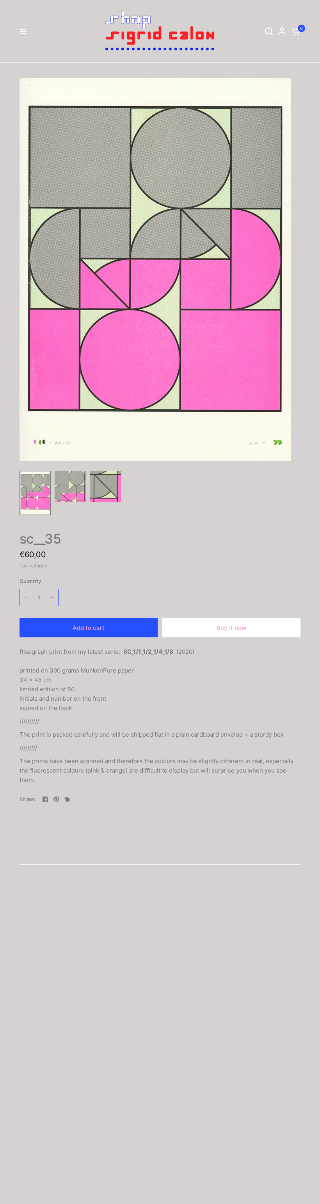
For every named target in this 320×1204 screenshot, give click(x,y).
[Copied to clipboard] (67, 799)
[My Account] (282, 31)
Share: (28, 799)
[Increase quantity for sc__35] (52, 597)
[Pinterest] (56, 799)
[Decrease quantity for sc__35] (26, 597)
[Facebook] (45, 799)
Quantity (30, 581)
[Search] (269, 31)
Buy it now (231, 628)
